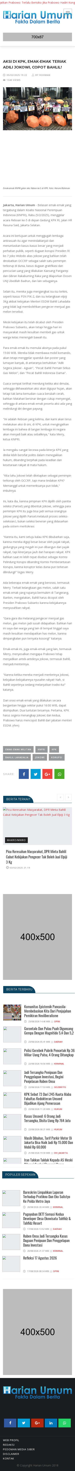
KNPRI (41, 749)
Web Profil (11, 1440)
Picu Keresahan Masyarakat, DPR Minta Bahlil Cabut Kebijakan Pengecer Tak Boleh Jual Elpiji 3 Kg (36, 857)
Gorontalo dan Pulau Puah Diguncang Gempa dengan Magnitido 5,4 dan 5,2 (49, 1031)
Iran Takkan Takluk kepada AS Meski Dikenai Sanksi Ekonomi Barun (48, 1162)
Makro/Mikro (16, 840)
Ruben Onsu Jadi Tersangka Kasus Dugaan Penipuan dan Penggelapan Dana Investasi (46, 1240)
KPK (54, 749)
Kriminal (59, 1063)
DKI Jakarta (61, 1152)
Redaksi (9, 1445)
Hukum (58, 1109)
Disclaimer (11, 1454)
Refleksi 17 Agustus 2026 (40, 1257)
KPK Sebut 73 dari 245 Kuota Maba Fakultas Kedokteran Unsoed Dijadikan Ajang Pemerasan (47, 1099)
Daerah (58, 1041)
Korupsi (56, 757)
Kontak (8, 1458)
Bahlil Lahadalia (16, 757)
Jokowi (40, 757)
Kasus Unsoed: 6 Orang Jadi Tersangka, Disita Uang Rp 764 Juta (47, 1118)
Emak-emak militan (18, 749)
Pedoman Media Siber (19, 1449)
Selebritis (60, 1087)
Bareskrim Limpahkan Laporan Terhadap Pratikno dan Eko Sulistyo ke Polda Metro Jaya (46, 1197)
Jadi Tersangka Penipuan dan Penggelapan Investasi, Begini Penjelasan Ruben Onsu (43, 1077)
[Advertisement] (37, 158)
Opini (57, 1021)
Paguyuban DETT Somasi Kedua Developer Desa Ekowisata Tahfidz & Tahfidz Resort (47, 1218)
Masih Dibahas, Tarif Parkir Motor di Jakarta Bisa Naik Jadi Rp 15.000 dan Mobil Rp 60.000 (48, 1142)
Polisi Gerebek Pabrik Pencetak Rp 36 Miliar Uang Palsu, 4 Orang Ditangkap (49, 1053)
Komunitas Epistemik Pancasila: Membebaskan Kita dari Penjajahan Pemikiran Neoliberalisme (47, 1011)
